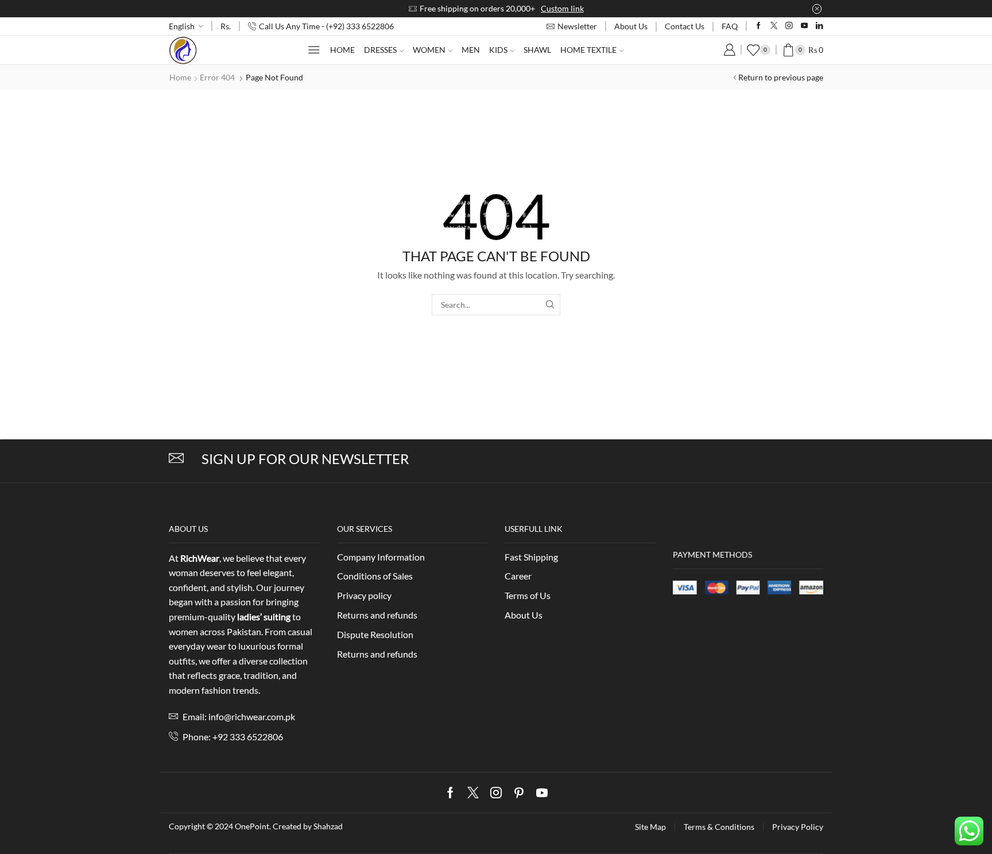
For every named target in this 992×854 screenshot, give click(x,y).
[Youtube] (804, 26)
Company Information (381, 556)
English (182, 26)
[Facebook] (758, 26)
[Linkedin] (819, 26)
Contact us (684, 26)
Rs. (225, 26)
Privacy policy (364, 595)
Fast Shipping (531, 556)
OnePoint (252, 826)
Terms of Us (528, 595)
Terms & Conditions (719, 827)
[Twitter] (774, 26)
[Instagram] (789, 26)
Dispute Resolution (375, 634)
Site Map (650, 827)
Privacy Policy (797, 827)
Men (471, 50)
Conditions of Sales (375, 575)
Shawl (537, 50)
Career (518, 575)
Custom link (562, 8)
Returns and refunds (377, 614)
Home (342, 50)
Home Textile (588, 50)
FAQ (730, 26)
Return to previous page (780, 77)
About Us (631, 26)
